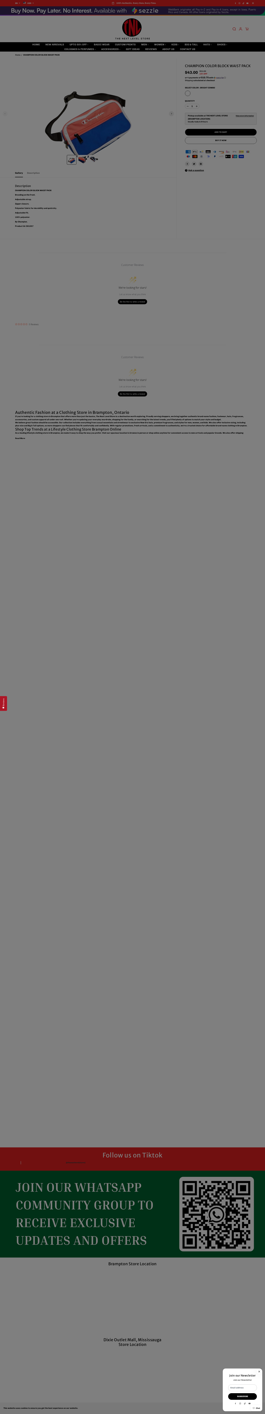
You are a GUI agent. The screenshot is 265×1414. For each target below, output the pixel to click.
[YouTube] (249, 1403)
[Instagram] (240, 1403)
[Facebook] (235, 1403)
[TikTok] (245, 1403)
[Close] (259, 1372)
